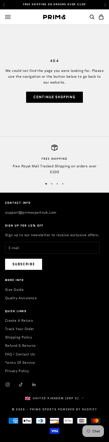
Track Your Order (19, 328)
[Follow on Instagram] (7, 384)
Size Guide (14, 289)
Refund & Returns (20, 345)
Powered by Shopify (77, 409)
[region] (54, 160)
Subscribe (23, 264)
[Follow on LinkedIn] (34, 384)
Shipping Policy (18, 337)
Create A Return (19, 320)
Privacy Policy (17, 370)
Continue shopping (54, 97)
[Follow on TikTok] (20, 384)
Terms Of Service (20, 362)
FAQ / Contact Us (20, 354)
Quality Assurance (21, 297)
